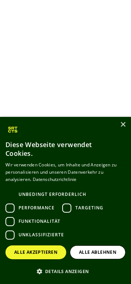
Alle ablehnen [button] (97, 252)
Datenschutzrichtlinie (54, 179)
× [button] (123, 124)
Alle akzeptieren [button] (35, 252)
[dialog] (65, 200)
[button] (65, 271)
